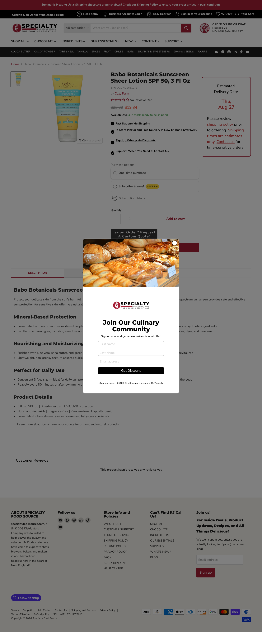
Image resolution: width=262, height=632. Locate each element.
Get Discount (131, 370)
